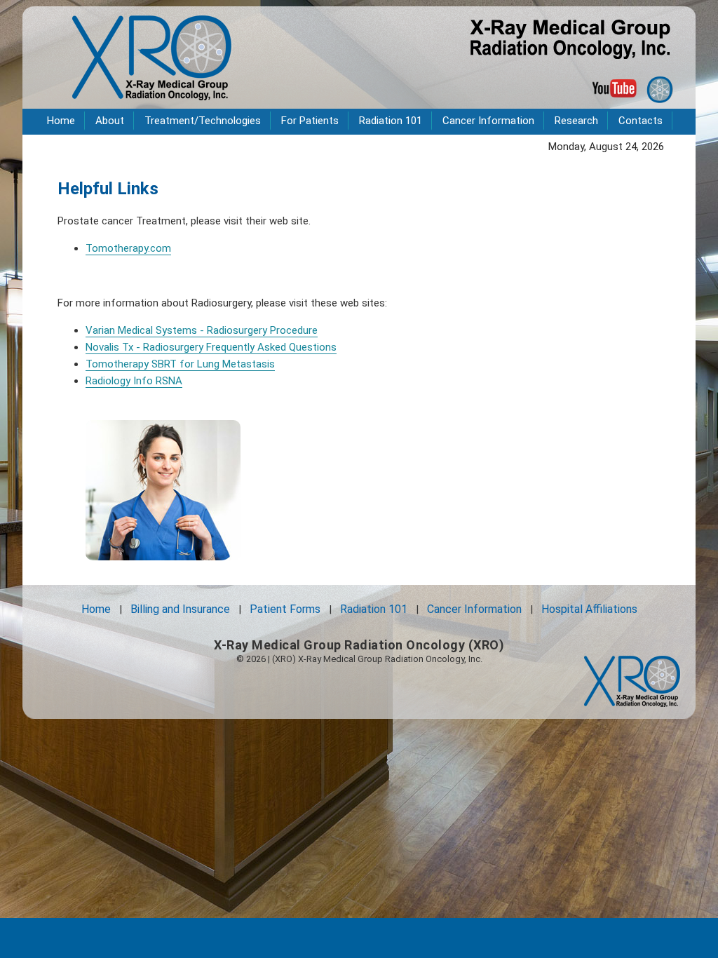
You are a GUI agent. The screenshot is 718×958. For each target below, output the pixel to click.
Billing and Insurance (180, 609)
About (109, 120)
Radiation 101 (390, 120)
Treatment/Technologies (202, 120)
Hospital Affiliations (589, 609)
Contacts (640, 120)
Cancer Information (488, 120)
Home (61, 120)
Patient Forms (285, 609)
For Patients (310, 120)
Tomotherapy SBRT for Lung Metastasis (180, 364)
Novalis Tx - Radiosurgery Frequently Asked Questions (211, 347)
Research (576, 120)
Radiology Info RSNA (134, 381)
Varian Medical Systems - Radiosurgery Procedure (202, 330)
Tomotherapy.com (128, 248)
